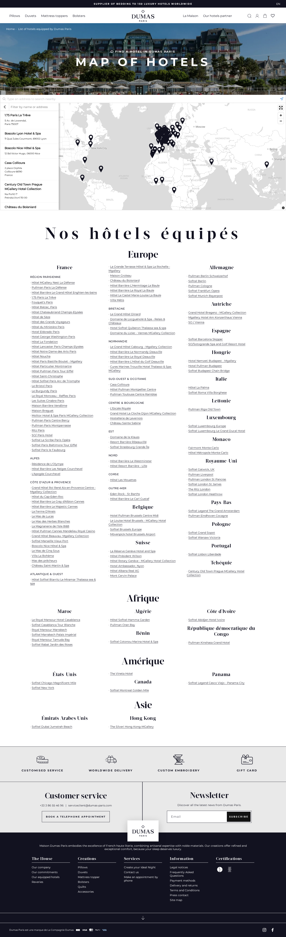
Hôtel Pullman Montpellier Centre (133, 389)
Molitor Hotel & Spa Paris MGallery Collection (62, 415)
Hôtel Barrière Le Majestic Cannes (55, 506)
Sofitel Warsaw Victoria (204, 537)
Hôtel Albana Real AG (124, 571)
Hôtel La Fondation (45, 341)
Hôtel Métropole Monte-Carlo (208, 452)
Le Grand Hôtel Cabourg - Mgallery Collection (141, 347)
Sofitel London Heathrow (205, 494)
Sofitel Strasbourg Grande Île (129, 447)
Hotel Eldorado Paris (46, 332)
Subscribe (238, 816)
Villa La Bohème (43, 556)
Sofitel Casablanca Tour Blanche (53, 625)
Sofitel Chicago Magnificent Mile (54, 683)
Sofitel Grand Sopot (201, 532)
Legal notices (179, 867)
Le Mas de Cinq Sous (46, 550)
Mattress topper (89, 877)
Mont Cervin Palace (123, 575)
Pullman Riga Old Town (204, 409)
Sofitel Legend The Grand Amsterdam (214, 511)
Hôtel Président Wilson (126, 556)
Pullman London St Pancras (207, 479)
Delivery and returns (184, 885)
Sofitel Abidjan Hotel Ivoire (206, 620)
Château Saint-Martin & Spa (50, 565)
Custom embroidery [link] (179, 770)
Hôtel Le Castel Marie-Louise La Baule (135, 295)
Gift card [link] (247, 770)
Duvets (30, 16)
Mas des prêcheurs (44, 560)
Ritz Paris (38, 430)
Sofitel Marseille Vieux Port (50, 541)
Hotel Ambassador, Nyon (127, 566)
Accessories (86, 891)
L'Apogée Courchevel (46, 474)
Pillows (14, 16)
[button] (15, 16)
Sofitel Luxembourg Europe (207, 426)
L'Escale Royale (120, 408)
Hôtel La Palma (198, 387)
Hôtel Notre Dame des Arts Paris (54, 351)
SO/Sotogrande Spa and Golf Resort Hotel (216, 344)
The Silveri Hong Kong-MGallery (132, 726)
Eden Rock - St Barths (125, 494)
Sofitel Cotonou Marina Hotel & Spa (134, 641)
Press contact (179, 895)
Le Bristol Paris (42, 386)
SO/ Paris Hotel (42, 435)
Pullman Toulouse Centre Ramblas (133, 394)
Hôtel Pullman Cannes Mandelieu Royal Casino (63, 531)
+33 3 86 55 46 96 (52, 805)
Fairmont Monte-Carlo (203, 448)
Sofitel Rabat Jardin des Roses (52, 644)
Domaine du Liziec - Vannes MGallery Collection (142, 333)
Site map (176, 900)
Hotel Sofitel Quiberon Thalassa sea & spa (138, 328)
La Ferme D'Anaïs (43, 511)
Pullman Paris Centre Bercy (50, 420)
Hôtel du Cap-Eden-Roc (47, 496)
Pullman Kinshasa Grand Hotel (209, 642)
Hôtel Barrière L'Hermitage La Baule (135, 285)
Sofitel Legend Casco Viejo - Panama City (216, 683)
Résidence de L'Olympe (47, 464)
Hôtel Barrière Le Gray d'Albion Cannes (58, 501)
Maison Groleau (120, 275)
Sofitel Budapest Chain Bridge (209, 370)
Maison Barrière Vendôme (49, 405)
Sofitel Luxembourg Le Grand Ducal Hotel (216, 431)
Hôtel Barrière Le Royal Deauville (132, 356)
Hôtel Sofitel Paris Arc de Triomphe (56, 381)
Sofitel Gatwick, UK (201, 469)
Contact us (131, 872)
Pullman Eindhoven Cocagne (208, 515)
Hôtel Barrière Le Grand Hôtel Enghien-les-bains (64, 292)
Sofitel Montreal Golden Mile (129, 690)
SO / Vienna (196, 322)
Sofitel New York (43, 687)
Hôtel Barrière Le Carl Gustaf (129, 499)
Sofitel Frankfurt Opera (203, 290)
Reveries (37, 882)
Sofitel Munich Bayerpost (205, 296)
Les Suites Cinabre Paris (48, 400)
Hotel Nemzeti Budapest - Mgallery (212, 361)
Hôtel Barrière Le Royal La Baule (132, 290)
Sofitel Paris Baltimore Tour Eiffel (54, 445)
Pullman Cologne (200, 286)
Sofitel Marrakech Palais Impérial (54, 634)
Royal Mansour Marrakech (49, 629)
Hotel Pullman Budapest (205, 366)
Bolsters (79, 16)
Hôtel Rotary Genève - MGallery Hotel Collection (143, 561)
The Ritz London (199, 489)
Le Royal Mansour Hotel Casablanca (56, 620)
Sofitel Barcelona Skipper (205, 339)
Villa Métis (117, 300)
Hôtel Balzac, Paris (44, 307)
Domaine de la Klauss (124, 437)
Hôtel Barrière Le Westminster (131, 461)
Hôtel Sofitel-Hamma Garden (130, 620)
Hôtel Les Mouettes (123, 480)
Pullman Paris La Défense (49, 287)
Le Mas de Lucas (43, 516)
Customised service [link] (42, 770)
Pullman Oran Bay (122, 625)
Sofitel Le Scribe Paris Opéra (51, 440)
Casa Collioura (119, 384)
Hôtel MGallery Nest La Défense (53, 282)
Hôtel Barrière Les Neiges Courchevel (57, 469)
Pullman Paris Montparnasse (51, 425)
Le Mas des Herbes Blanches (51, 521)
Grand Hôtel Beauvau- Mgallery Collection (60, 536)
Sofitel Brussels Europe (126, 529)
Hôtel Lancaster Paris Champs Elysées (57, 346)
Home (10, 29)
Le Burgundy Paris (44, 391)
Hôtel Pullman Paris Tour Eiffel (52, 371)
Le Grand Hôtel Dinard (125, 314)
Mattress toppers (54, 16)
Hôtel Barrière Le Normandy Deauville (136, 352)
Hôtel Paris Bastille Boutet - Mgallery (57, 361)
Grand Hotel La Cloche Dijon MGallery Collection (143, 413)
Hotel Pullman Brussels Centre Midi (134, 515)
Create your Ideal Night (140, 867)
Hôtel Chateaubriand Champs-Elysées (57, 312)
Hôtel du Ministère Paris (48, 327)
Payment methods (182, 880)
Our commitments (45, 872)
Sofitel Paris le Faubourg (48, 450)
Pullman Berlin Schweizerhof (208, 276)
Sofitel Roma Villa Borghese (207, 392)
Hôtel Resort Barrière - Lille (128, 466)
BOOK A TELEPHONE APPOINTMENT (76, 816)
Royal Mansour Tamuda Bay (51, 639)
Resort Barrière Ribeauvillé (128, 442)
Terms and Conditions (185, 890)
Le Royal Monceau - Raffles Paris (54, 396)
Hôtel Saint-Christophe (47, 376)
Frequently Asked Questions (182, 873)
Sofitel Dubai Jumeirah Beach (52, 726)
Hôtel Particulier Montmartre (52, 366)
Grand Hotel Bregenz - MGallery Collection (217, 312)
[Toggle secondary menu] (143, 918)
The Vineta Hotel (121, 673)
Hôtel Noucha (41, 356)
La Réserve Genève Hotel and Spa (132, 551)
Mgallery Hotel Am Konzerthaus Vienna (215, 317)
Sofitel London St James (204, 484)
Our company (41, 867)
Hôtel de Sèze (41, 317)
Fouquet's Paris (42, 302)
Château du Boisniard (124, 280)
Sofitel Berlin (197, 281)
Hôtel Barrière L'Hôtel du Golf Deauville (137, 361)
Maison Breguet (43, 410)
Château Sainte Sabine (125, 423)
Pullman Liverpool (200, 474)
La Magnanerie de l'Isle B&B (50, 526)
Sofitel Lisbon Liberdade (204, 554)
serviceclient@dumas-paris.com (90, 805)
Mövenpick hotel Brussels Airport (132, 534)
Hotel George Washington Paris (53, 336)
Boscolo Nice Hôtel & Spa (49, 546)
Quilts (82, 887)
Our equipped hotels (46, 877)
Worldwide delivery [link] (111, 770)
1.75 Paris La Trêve (44, 297)
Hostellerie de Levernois (126, 418)
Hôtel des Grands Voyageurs (51, 322)
